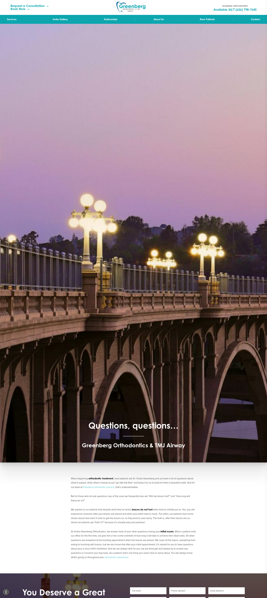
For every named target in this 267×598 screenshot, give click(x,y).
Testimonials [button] (110, 19)
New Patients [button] (207, 19)
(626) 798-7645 (246, 9)
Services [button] (11, 19)
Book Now (17, 8)
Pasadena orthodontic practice (98, 487)
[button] (6, 592)
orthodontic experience (116, 557)
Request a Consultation (27, 5)
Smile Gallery (60, 19)
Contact (255, 19)
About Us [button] (159, 19)
